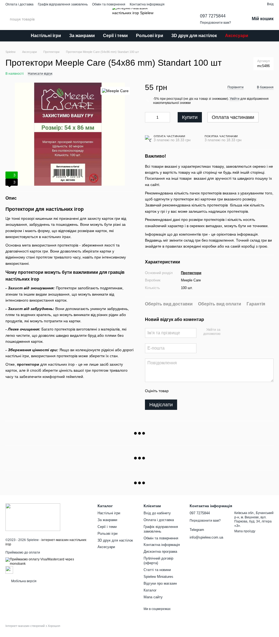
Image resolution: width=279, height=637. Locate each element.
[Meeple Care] (115, 91)
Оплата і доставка (19, 4)
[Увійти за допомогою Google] (235, 332)
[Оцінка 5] (212, 390)
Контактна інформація (147, 4)
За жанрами (82, 35)
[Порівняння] (253, 4)
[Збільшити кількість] (166, 117)
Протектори (191, 273)
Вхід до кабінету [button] (157, 513)
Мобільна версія (23, 581)
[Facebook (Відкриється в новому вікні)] (220, 4)
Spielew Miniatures (158, 577)
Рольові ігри (149, 35)
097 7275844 (213, 16)
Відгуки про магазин (160, 583)
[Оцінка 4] (203, 390)
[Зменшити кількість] (149, 117)
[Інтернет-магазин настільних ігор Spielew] (32, 517)
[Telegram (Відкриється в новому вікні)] (213, 4)
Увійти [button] (234, 99)
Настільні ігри (46, 35)
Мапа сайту (153, 597)
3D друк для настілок (194, 35)
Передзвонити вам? (215, 23)
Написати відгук (40, 74)
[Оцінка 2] (186, 390)
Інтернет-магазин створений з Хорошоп (32, 625)
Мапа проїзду (244, 531)
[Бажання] (243, 4)
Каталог (150, 590)
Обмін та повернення (108, 4)
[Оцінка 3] (195, 390)
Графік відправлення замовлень (63, 4)
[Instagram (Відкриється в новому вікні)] (207, 4)
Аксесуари (236, 35)
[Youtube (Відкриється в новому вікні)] (227, 4)
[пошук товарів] (57, 19)
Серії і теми (115, 35)
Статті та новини (157, 570)
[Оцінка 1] (177, 390)
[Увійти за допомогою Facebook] (226, 332)
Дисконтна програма (160, 551)
